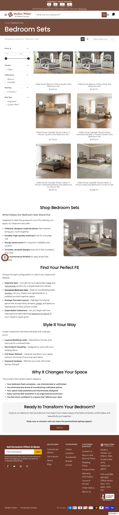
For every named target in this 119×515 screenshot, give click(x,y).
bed (49, 283)
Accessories (71, 457)
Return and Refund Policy (88, 457)
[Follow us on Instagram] (20, 466)
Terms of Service (86, 482)
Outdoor (70, 453)
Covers (69, 465)
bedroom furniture (40, 314)
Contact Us (87, 451)
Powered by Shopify (28, 508)
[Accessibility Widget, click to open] (5, 257)
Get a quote (52, 456)
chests (39, 303)
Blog (49, 464)
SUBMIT (38, 452)
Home (7, 23)
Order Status (88, 488)
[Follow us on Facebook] (8, 466)
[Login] (108, 15)
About (50, 460)
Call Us (59, 428)
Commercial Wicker (52, 451)
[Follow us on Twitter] (14, 466)
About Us (86, 492)
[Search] (104, 15)
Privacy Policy (88, 469)
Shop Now (83, 9)
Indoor (69, 449)
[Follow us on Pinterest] (27, 466)
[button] (83, 39)
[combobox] (68, 14)
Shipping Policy (86, 464)
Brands (69, 461)
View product (55, 77)
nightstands (10, 286)
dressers (8, 293)
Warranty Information (87, 475)
